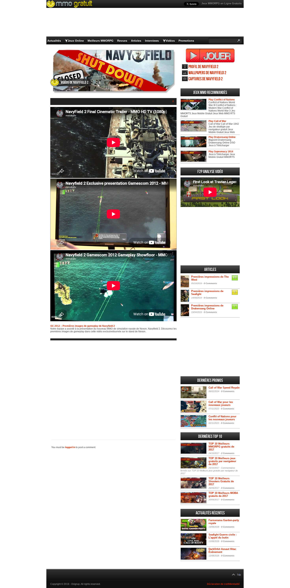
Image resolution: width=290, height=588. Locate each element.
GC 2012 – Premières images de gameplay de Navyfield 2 (82, 326)
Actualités (54, 40)
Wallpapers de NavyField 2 (207, 73)
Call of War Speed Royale (224, 387)
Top (239, 574)
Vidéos (170, 40)
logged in (70, 447)
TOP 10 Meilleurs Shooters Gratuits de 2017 (221, 481)
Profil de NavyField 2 (203, 66)
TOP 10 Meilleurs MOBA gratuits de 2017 (223, 494)
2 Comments (227, 453)
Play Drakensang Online (222, 137)
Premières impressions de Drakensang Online (207, 307)
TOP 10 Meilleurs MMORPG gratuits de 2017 (221, 446)
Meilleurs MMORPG (100, 40)
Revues (122, 40)
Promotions (186, 40)
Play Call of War (217, 121)
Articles (136, 40)
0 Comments (210, 283)
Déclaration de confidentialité (223, 584)
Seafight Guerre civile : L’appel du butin (223, 536)
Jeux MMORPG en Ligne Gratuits (221, 3)
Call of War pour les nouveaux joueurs (221, 403)
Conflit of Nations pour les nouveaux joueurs (222, 418)
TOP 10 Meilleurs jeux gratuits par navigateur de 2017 (222, 461)
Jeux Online (76, 40)
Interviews (152, 40)
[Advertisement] (113, 387)
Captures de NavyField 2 (205, 79)
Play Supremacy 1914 (221, 151)
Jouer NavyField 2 (210, 55)
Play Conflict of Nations (222, 99)
